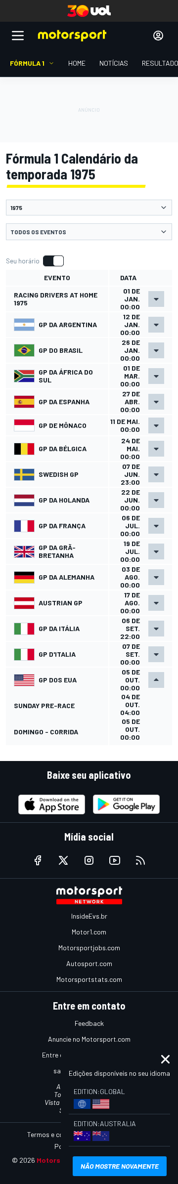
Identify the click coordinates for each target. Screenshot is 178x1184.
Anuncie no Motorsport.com (89, 1039)
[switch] (34, 261)
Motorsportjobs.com (89, 947)
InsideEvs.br (89, 916)
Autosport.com (89, 963)
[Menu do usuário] (158, 35)
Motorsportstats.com (89, 979)
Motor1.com (89, 932)
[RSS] (140, 860)
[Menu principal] (18, 35)
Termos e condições (57, 1134)
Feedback (89, 1023)
